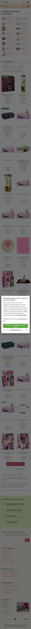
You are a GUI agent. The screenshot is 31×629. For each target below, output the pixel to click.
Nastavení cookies (16, 330)
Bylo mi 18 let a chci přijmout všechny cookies (15, 326)
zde (20, 313)
